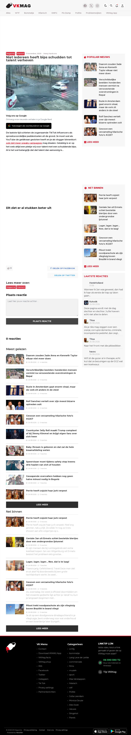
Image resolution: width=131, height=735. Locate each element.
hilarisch (20, 54)
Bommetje (29, 13)
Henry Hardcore (50, 54)
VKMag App (111, 13)
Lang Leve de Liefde (79, 657)
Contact (42, 649)
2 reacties (43, 408)
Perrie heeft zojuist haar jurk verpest (46, 490)
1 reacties (43, 454)
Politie (78, 13)
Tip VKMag (109, 671)
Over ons (50, 730)
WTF (17, 13)
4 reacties (43, 362)
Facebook (43, 670)
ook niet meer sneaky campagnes (24, 143)
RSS (40, 666)
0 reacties (43, 380)
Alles (8, 13)
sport (71, 674)
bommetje (74, 653)
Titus (92, 320)
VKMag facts (45, 657)
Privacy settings (46, 687)
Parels (72, 717)
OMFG (54, 13)
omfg (71, 649)
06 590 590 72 (111, 660)
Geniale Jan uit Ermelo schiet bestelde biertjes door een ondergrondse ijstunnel (110, 213)
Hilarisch (43, 13)
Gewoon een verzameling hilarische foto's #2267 (111, 132)
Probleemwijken (93, 13)
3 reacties (43, 440)
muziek (72, 670)
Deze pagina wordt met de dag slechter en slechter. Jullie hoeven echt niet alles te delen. (101, 311)
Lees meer (42, 504)
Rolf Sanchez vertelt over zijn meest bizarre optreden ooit (110, 119)
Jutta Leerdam (76, 696)
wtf (70, 687)
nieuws (72, 709)
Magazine (11, 54)
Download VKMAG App (50, 653)
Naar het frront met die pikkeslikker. (102, 346)
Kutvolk (93, 302)
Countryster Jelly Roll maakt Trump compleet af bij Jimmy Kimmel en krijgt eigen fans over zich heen (51, 433)
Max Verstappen (77, 679)
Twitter (42, 674)
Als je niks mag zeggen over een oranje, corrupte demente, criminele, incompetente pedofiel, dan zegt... (103, 330)
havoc (92, 352)
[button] (111, 5)
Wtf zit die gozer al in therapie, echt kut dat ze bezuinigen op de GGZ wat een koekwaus (103, 361)
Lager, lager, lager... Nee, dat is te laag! (47, 562)
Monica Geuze (76, 700)
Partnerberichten (47, 692)
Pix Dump (66, 13)
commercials (75, 662)
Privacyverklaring (30, 730)
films (71, 666)
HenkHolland (96, 283)
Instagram (43, 679)
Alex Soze (74, 705)
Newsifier (19, 732)
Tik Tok (42, 683)
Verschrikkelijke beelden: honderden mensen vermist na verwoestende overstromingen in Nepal (51, 373)
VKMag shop (45, 662)
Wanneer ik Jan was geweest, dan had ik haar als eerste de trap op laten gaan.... (103, 292)
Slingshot (73, 713)
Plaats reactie (42, 321)
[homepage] (32, 5)
